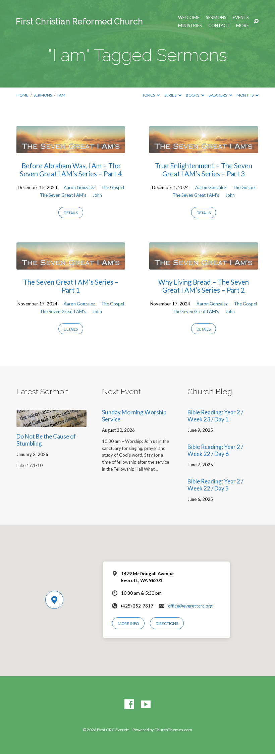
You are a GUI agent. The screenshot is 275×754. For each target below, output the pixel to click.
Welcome (189, 17)
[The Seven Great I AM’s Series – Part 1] (70, 265)
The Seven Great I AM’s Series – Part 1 (71, 286)
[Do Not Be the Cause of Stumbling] (51, 422)
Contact (219, 25)
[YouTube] (146, 704)
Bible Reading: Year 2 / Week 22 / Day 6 (215, 450)
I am (61, 95)
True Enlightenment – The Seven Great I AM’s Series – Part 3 (203, 170)
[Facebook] (129, 704)
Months (245, 95)
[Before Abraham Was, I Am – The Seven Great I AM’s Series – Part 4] (70, 149)
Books (193, 95)
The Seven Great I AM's (63, 195)
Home (22, 95)
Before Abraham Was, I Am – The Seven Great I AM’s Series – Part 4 (71, 170)
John (97, 195)
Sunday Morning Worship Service (134, 416)
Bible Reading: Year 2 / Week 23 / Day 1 (215, 416)
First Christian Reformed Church (79, 21)
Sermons (216, 17)
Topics (149, 95)
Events (241, 17)
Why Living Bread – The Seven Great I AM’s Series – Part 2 (203, 286)
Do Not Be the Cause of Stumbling (46, 440)
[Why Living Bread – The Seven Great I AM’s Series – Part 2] (203, 265)
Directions (167, 623)
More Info (128, 623)
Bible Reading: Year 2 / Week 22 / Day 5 (215, 485)
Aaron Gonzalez (79, 187)
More (242, 25)
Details (71, 213)
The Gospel (112, 187)
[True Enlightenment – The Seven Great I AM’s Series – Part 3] (203, 149)
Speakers (218, 95)
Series (170, 95)
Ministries (190, 25)
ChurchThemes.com (173, 729)
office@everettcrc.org (190, 605)
